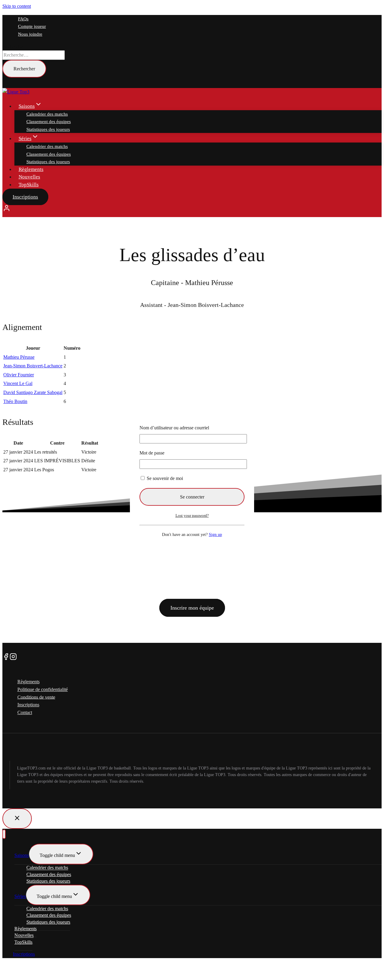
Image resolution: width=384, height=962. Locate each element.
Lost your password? (192, 515)
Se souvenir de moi (164, 478)
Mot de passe (152, 452)
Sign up (215, 534)
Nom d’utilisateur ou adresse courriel (174, 427)
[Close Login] (17, 818)
